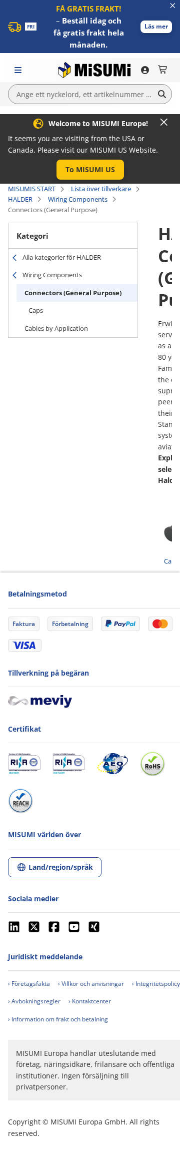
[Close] (164, 122)
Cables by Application (56, 328)
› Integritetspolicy (156, 983)
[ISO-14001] (68, 763)
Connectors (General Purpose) (73, 292)
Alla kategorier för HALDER (61, 257)
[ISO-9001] (24, 763)
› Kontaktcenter (89, 1001)
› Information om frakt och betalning (58, 1019)
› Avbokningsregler (34, 1001)
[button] (156, 27)
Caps (35, 310)
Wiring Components (78, 199)
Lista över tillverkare (101, 188)
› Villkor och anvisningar (91, 983)
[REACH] (20, 800)
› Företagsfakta (29, 983)
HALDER (20, 199)
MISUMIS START (32, 188)
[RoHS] (152, 763)
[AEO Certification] (112, 763)
